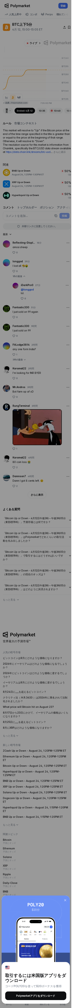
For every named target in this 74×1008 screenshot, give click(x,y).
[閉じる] (65, 900)
